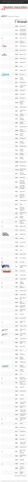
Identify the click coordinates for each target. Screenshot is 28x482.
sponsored (23, 20)
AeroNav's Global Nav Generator (15, 2)
